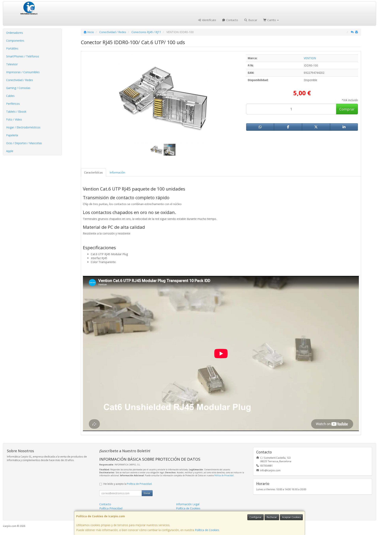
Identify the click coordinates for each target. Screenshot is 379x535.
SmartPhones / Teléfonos (22, 56)
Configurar (256, 517)
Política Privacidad (110, 508)
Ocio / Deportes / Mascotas (24, 143)
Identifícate (208, 20)
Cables (10, 96)
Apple (9, 151)
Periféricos (13, 104)
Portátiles (12, 48)
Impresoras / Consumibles (23, 72)
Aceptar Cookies (291, 517)
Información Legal (187, 504)
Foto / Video (14, 119)
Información (117, 172)
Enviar (147, 493)
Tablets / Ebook (16, 111)
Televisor (12, 64)
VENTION (310, 58)
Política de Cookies (207, 530)
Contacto (231, 20)
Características (93, 172)
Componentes (15, 40)
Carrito (271, 20)
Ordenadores (14, 33)
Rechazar (272, 517)
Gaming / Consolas (18, 88)
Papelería (12, 135)
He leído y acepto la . (127, 484)
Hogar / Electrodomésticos (23, 127)
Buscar (252, 20)
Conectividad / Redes (19, 80)
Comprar (347, 109)
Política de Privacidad (224, 475)
